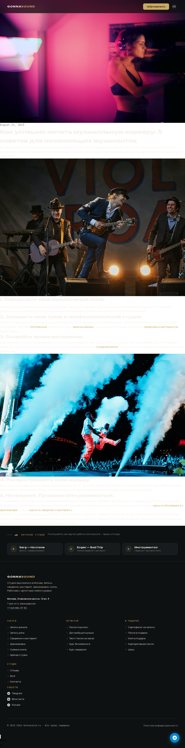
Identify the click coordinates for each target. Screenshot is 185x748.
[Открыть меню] (174, 6)
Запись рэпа (17, 632)
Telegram (17, 693)
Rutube (16, 705)
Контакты (15, 681)
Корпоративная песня (141, 644)
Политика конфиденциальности (160, 725)
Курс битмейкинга (79, 644)
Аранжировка (17, 644)
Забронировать (156, 6)
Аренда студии (18, 655)
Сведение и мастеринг (23, 638)
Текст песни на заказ (81, 638)
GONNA (21, 6)
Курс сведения (77, 649)
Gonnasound (38, 327)
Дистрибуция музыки (81, 632)
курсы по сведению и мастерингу (50, 510)
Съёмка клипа (18, 649)
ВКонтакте (18, 699)
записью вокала (83, 327)
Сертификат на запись (141, 627)
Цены (131, 649)
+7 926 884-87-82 (17, 607)
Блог (13, 676)
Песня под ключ (78, 627)
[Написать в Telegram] (175, 738)
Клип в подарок (137, 638)
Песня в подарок (138, 632)
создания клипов (107, 347)
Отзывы (14, 670)
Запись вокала (18, 627)
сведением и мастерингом (161, 327)
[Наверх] (0, 737)
